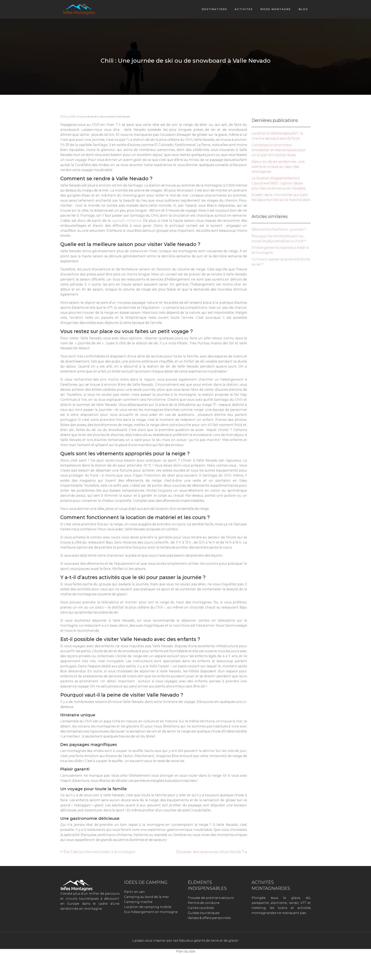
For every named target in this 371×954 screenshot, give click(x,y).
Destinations (214, 9)
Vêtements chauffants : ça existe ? (279, 229)
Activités (244, 9)
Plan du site (185, 951)
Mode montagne (275, 9)
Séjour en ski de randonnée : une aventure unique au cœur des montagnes (278, 166)
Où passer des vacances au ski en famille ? (209, 852)
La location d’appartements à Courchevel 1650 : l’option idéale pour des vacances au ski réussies (278, 183)
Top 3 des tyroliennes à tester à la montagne (99, 852)
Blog (303, 9)
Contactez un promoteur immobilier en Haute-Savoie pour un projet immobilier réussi (279, 150)
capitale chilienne (126, 220)
